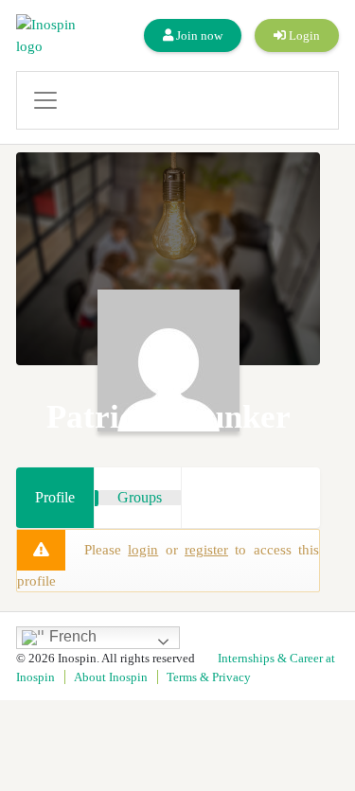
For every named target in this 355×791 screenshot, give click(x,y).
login (143, 549)
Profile (55, 497)
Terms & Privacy (209, 677)
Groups (139, 497)
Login (303, 35)
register (206, 549)
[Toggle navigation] (177, 100)
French (71, 636)
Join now (197, 35)
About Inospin (111, 677)
